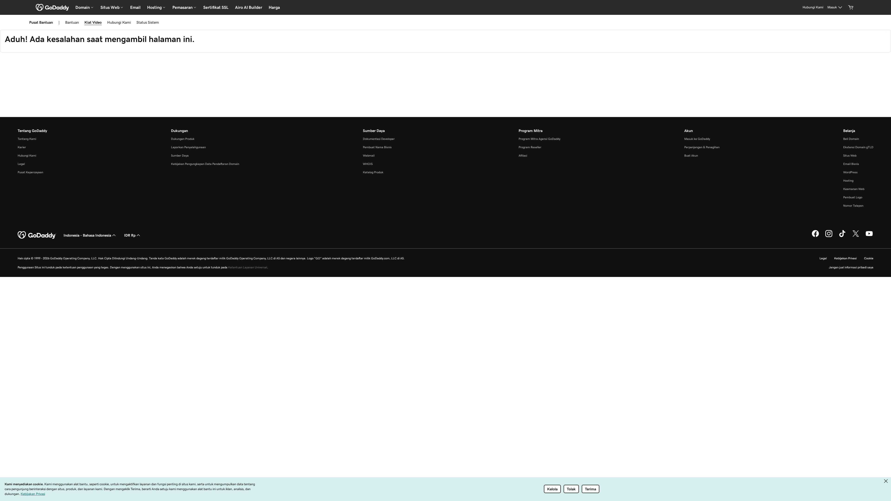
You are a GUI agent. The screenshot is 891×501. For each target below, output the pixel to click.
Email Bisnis (851, 163)
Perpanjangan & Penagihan (702, 147)
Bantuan (72, 22)
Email (135, 7)
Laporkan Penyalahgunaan (188, 147)
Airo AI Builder (248, 7)
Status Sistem (147, 22)
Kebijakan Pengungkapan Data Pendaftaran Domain (205, 163)
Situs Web (849, 155)
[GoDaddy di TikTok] (842, 236)
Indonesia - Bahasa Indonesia (87, 235)
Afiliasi (523, 155)
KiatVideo (93, 22)
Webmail (368, 155)
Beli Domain (851, 138)
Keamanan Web (853, 188)
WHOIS (368, 163)
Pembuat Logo (852, 197)
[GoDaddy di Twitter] (856, 236)
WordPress (850, 172)
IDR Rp (130, 235)
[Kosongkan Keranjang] (851, 7)
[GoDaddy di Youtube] (869, 236)
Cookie (868, 258)
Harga (274, 7)
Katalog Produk (373, 172)
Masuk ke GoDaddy (697, 138)
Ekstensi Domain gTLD (858, 147)
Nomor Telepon (853, 205)
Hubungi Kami (119, 22)
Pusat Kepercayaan (30, 172)
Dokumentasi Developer (379, 138)
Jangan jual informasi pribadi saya (851, 267)
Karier (22, 147)
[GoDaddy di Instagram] (829, 236)
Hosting (848, 180)
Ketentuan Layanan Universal (247, 267)
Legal (21, 163)
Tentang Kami (27, 138)
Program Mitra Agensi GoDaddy (539, 138)
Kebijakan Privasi (845, 258)
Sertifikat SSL (216, 7)
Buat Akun (691, 155)
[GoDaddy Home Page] (37, 235)
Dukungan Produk (182, 138)
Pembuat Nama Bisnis (377, 147)
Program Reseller (530, 147)
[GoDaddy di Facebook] (815, 236)
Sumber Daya (180, 155)
